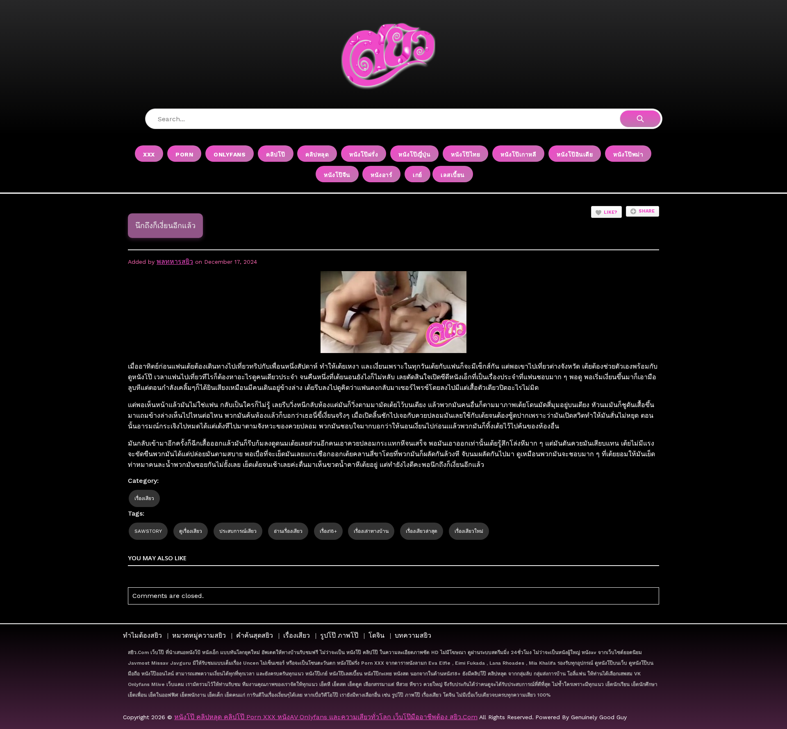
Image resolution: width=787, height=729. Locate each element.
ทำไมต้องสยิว (142, 635)
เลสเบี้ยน (453, 175)
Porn (184, 154)
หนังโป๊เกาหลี (518, 154)
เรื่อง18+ (328, 531)
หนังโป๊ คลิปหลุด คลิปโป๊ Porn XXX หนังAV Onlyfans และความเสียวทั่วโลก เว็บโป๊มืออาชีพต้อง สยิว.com (326, 717)
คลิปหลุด (317, 154)
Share (647, 211)
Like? (610, 212)
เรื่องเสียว (144, 498)
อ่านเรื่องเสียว (288, 531)
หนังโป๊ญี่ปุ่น (414, 154)
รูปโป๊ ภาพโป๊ (339, 635)
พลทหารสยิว (175, 261)
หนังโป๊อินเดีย (575, 154)
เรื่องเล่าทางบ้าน (371, 531)
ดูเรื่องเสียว (190, 531)
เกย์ (417, 175)
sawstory (148, 531)
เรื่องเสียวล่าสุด (421, 531)
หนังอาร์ (381, 175)
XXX (149, 154)
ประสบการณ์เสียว (238, 531)
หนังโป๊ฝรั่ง (363, 154)
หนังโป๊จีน (337, 175)
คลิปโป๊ (275, 154)
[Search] (640, 118)
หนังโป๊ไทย (465, 154)
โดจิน (376, 635)
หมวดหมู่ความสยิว (199, 635)
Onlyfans (230, 154)
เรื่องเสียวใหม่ (469, 531)
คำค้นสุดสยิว (254, 635)
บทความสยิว (413, 635)
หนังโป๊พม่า (628, 154)
